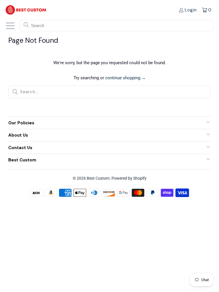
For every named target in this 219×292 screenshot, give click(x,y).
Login (191, 10)
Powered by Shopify (129, 178)
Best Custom (98, 178)
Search (37, 25)
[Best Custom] (26, 10)
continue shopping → (125, 77)
